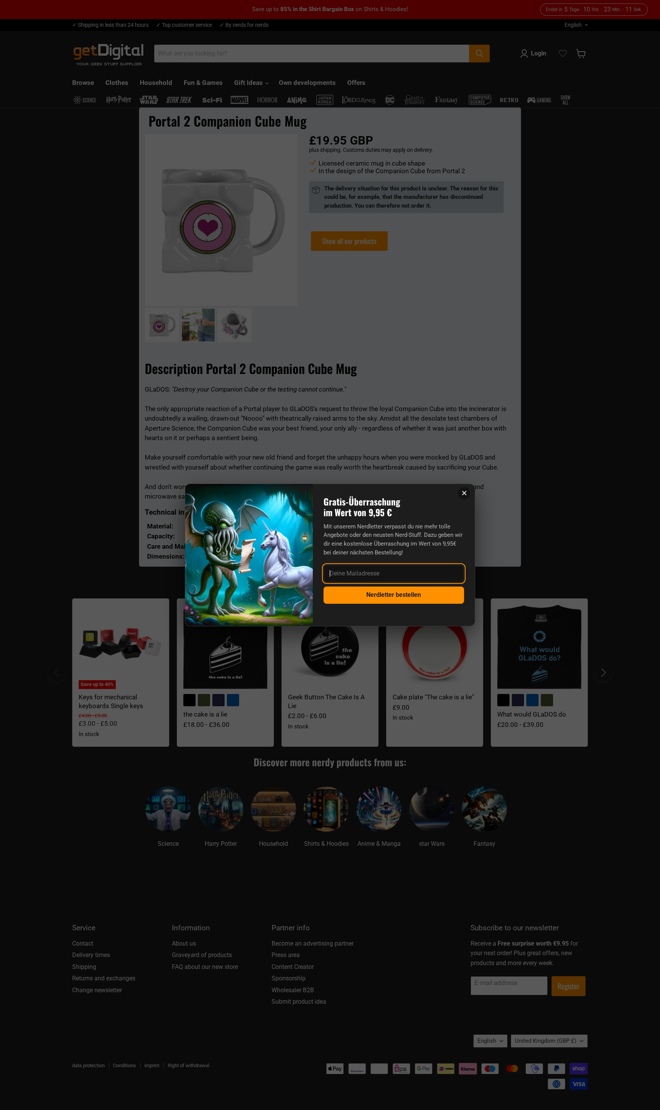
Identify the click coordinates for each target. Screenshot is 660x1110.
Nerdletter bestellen (393, 594)
